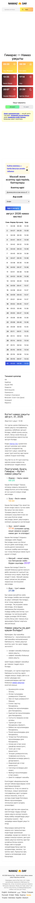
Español (18, 898)
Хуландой (8, 400)
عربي (19, 892)
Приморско (9, 392)
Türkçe (23, 892)
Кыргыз (23, 895)
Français (30, 892)
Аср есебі (17, 197)
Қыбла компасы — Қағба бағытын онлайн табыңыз (16, 168)
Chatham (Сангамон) (12, 395)
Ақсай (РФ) (9, 385)
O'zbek (11, 895)
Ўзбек (17, 895)
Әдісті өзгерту (13, 208)
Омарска (8, 387)
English (4, 892)
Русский (5, 895)
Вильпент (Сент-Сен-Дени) (14, 397)
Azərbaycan (12, 892)
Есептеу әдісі (17, 187)
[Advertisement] (17, 34)
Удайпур (8, 382)
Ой (6, 379)
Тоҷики (4, 898)
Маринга (8, 403)
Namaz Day (14, 444)
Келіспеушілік (10, 390)
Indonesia (11, 898)
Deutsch (25, 898)
